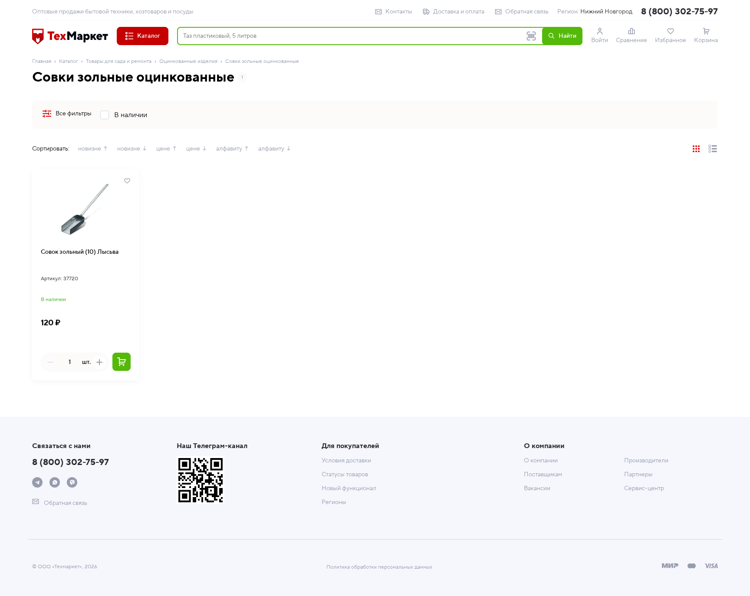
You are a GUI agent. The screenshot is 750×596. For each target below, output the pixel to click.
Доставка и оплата (458, 12)
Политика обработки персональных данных (379, 567)
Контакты (398, 12)
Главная (41, 61)
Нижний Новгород (606, 12)
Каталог (68, 61)
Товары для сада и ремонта (118, 61)
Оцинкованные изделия (188, 61)
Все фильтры (74, 114)
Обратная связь (527, 12)
